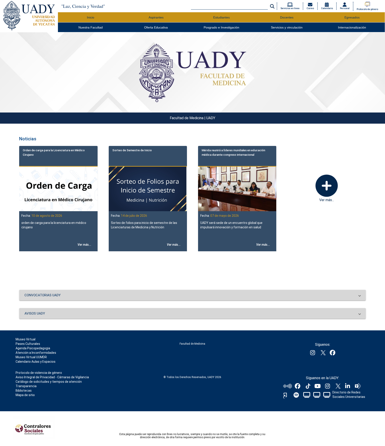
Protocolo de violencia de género (39, 372)
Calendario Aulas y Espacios (35, 361)
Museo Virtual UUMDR (31, 357)
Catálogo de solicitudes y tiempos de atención (49, 381)
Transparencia (26, 386)
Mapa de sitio (25, 395)
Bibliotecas (24, 390)
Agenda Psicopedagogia (33, 348)
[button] (192, 295)
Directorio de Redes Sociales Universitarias (348, 395)
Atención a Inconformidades (36, 352)
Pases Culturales (28, 344)
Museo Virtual (25, 339)
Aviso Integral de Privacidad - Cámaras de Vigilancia (52, 377)
